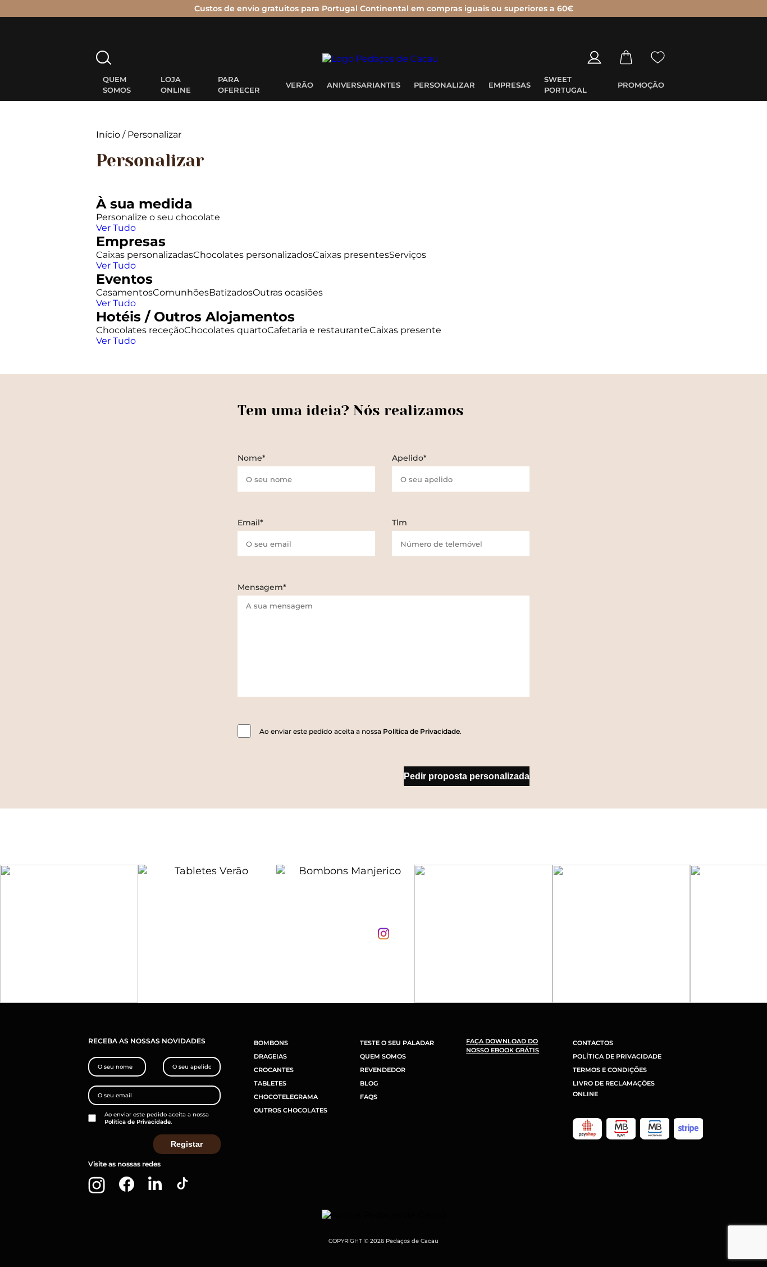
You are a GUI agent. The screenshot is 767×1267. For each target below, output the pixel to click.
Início (108, 134)
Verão (299, 84)
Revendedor (382, 1070)
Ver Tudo (116, 227)
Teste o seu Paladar (397, 1043)
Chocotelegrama (286, 1097)
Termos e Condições (610, 1070)
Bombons (271, 1043)
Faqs (368, 1097)
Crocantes (274, 1070)
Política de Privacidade (421, 731)
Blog (369, 1083)
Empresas (509, 84)
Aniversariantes (363, 84)
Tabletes (270, 1083)
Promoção (641, 84)
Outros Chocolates (290, 1110)
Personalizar (444, 84)
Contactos (593, 1043)
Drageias (270, 1056)
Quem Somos (383, 1056)
